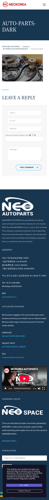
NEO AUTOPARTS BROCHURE (13, 336)
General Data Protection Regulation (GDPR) (23, 477)
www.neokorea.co (9, 297)
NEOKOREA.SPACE (9, 441)
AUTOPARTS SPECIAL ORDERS (14, 346)
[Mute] (39, 388)
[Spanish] (2, 496)
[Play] (5, 388)
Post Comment (27, 167)
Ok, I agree (24, 485)
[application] (24, 378)
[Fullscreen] (43, 388)
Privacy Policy (25, 491)
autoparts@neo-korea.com (13, 357)
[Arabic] (2, 493)
